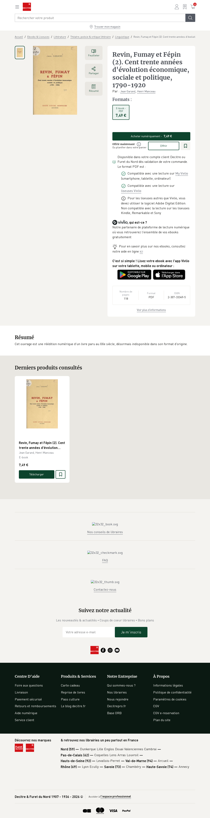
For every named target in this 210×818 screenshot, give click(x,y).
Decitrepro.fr (116, 706)
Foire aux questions (29, 685)
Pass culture (70, 699)
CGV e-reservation (166, 713)
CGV (156, 706)
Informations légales (168, 685)
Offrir (163, 145)
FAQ (105, 560)
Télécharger (36, 474)
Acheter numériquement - (151, 136)
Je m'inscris (131, 632)
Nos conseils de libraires (105, 532)
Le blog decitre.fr (73, 706)
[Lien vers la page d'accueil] (27, 7)
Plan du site (161, 720)
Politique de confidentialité (172, 692)
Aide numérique (26, 713)
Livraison (21, 692)
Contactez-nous (105, 589)
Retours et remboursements (35, 706)
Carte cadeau (70, 685)
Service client (24, 720)
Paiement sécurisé (28, 699)
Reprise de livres (73, 692)
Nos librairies (117, 692)
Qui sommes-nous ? (121, 685)
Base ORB (114, 713)
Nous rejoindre (117, 699)
